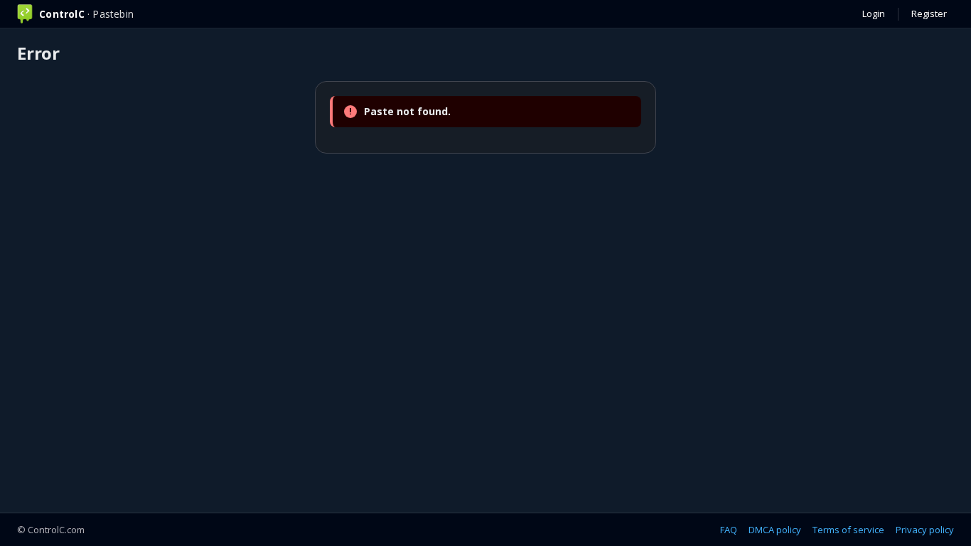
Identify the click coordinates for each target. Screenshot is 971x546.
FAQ (728, 529)
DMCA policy (775, 529)
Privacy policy (925, 529)
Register (929, 13)
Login (873, 13)
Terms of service (848, 529)
